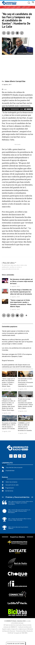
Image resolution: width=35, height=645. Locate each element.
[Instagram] (15, 456)
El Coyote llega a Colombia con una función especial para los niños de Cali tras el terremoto (21, 292)
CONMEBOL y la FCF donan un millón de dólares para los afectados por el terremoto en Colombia (25, 426)
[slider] (29, 109)
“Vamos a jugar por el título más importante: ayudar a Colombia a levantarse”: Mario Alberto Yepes (8, 382)
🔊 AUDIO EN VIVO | (25, 7)
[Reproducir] (4, 109)
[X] (13, 33)
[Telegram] (17, 33)
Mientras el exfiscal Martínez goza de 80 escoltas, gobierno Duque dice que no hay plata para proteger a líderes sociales (17, 342)
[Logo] (9, 3)
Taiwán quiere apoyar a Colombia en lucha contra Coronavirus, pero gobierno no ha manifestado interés (15, 333)
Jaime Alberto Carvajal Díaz (15, 81)
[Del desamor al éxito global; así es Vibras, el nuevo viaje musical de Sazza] (5, 280)
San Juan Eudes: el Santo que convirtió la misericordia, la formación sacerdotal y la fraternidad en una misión (25, 382)
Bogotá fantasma (8, 360)
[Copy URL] (22, 33)
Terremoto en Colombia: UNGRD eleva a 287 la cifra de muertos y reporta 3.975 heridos (9, 425)
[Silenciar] (25, 109)
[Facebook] (4, 33)
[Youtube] (24, 456)
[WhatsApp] (8, 33)
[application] (17, 109)
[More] (26, 315)
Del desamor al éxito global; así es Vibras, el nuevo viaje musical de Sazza (21, 281)
